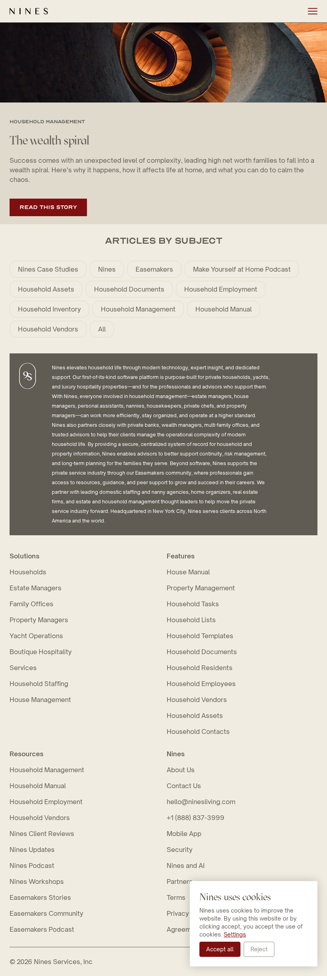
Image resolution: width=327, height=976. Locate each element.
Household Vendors (48, 329)
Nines (107, 269)
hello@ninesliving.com (201, 802)
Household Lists (191, 620)
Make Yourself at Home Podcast (242, 269)
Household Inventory (49, 309)
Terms (176, 897)
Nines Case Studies (48, 269)
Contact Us (184, 786)
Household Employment (220, 289)
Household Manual (223, 309)
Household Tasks (193, 604)
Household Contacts (198, 731)
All (102, 329)
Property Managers (39, 620)
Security (180, 850)
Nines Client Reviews (42, 834)
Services (23, 668)
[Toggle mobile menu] (313, 11)
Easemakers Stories (40, 897)
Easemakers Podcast (42, 929)
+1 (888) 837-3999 (196, 818)
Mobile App (184, 834)
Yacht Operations (36, 636)
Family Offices (31, 604)
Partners (180, 881)
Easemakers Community (46, 913)
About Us (181, 770)
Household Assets (46, 289)
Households (28, 572)
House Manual (188, 572)
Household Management (138, 309)
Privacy (178, 913)
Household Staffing (39, 684)
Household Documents (129, 289)
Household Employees (201, 684)
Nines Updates (32, 850)
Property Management (201, 588)
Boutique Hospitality (41, 652)
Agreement (184, 929)
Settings (235, 934)
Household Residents (199, 668)
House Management (40, 700)
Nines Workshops (37, 881)
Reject (259, 949)
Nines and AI (186, 866)
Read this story (48, 207)
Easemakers (154, 269)
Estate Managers (35, 588)
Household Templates (200, 636)
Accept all (220, 949)
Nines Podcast (32, 866)
